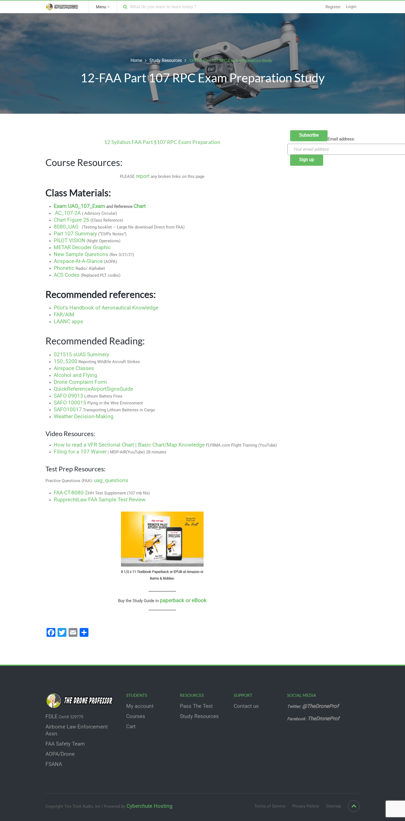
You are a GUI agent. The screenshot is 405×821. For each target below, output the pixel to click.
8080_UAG (66, 227)
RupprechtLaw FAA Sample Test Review (99, 500)
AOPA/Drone (60, 754)
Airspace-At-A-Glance (78, 261)
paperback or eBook (183, 600)
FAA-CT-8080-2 (71, 493)
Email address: (341, 139)
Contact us (246, 706)
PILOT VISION (69, 241)
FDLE (51, 717)
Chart (140, 206)
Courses (135, 716)
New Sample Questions (81, 254)
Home (136, 60)
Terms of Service (269, 806)
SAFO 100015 (70, 403)
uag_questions (111, 480)
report (143, 176)
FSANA (53, 764)
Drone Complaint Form (80, 382)
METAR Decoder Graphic (82, 247)
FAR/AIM (64, 315)
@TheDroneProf (321, 706)
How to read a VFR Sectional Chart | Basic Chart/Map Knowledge (129, 445)
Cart (131, 727)
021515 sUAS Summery (81, 355)
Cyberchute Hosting (149, 806)
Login (351, 6)
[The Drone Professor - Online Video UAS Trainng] (62, 7)
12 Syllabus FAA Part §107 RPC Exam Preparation (162, 142)
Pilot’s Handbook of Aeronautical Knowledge (106, 308)
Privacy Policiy (305, 806)
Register (333, 6)
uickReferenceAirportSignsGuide (95, 389)
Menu (101, 6)
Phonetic (64, 268)
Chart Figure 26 (71, 220)
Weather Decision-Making (84, 417)
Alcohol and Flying (75, 375)
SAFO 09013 (68, 396)
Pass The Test (196, 706)
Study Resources (165, 60)
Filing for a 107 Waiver (80, 452)
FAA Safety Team (65, 744)
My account (139, 706)
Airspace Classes (74, 368)
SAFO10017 (68, 410)
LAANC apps (68, 322)
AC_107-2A (68, 213)
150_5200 (65, 361)
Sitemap (333, 806)
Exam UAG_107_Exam (79, 206)
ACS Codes (67, 275)
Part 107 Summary (75, 234)
